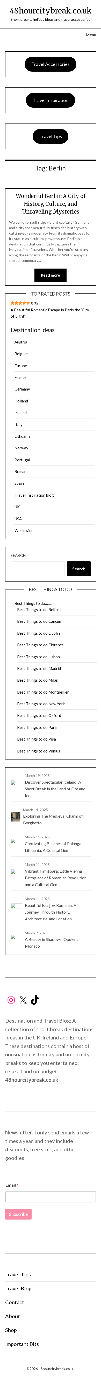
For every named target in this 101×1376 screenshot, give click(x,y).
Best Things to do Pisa (36, 739)
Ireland (21, 412)
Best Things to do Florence (40, 644)
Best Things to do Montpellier (43, 692)
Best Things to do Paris (37, 727)
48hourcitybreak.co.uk (51, 11)
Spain (19, 483)
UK (17, 506)
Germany (22, 389)
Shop (11, 1330)
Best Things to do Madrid (39, 668)
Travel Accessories (50, 64)
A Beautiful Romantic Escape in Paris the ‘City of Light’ (50, 312)
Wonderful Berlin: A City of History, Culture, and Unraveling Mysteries (50, 204)
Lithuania (23, 436)
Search (18, 555)
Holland (21, 401)
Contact (14, 1302)
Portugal (22, 459)
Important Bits (22, 1344)
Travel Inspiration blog (34, 495)
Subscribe (18, 1214)
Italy (19, 424)
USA (18, 518)
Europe (21, 365)
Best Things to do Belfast (39, 609)
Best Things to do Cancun (39, 621)
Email (11, 1184)
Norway (21, 448)
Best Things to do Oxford (39, 715)
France (20, 377)
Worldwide (24, 530)
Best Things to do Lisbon (38, 656)
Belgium (21, 353)
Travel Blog (18, 1288)
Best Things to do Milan (37, 680)
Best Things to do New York (41, 703)
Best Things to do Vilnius (38, 751)
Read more (50, 275)
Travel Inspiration (50, 100)
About (12, 1316)
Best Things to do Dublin (38, 633)
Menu (91, 34)
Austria (21, 342)
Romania (22, 471)
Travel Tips (50, 136)
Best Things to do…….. (33, 603)
